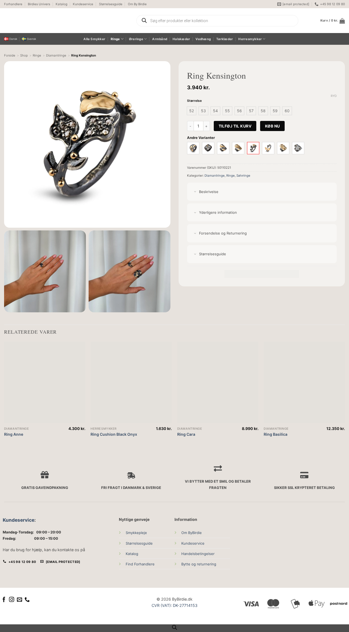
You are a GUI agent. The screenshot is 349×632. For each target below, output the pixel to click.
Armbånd (159, 39)
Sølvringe (243, 175)
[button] (332, 21)
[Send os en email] (19, 600)
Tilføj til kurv (235, 126)
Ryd (334, 96)
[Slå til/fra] (195, 192)
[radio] (191, 111)
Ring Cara (186, 434)
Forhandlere (13, 4)
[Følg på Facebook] (4, 600)
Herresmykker (250, 39)
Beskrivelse (208, 191)
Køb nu (272, 126)
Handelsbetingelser (198, 553)
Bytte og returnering (198, 564)
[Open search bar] (174, 627)
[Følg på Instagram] (11, 600)
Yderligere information (218, 212)
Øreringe (136, 39)
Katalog (61, 4)
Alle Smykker (94, 39)
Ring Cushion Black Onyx (114, 434)
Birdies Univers (39, 4)
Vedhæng (203, 39)
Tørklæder (224, 39)
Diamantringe (214, 175)
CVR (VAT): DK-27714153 (174, 605)
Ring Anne (13, 434)
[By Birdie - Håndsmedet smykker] (55, 20)
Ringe (115, 39)
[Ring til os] (27, 600)
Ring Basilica (275, 434)
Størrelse (194, 100)
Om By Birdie (137, 4)
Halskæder (181, 39)
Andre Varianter (201, 137)
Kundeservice (83, 4)
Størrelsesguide (110, 4)
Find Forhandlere (140, 564)
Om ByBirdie (191, 532)
